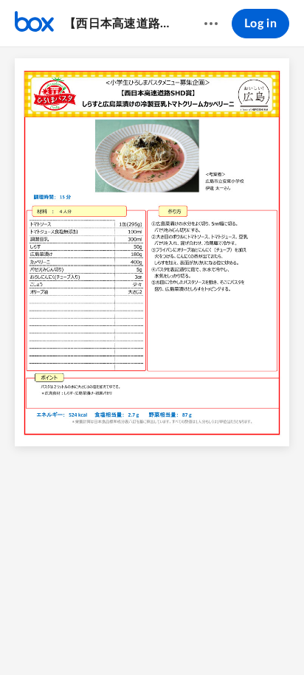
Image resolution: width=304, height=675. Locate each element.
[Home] (34, 23)
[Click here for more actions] (211, 23)
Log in (260, 24)
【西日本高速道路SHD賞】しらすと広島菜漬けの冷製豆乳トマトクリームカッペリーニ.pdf (120, 24)
